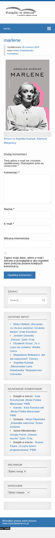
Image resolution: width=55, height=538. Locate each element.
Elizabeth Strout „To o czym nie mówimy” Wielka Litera (25, 347)
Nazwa (9, 209)
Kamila (17, 407)
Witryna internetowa (16, 238)
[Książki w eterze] (27, 15)
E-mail (9, 223)
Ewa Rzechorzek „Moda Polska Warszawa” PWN (25, 400)
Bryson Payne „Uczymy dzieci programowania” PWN (26, 446)
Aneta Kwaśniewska (23, 50)
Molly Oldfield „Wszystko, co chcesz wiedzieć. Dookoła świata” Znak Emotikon (27, 328)
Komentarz (12, 53)
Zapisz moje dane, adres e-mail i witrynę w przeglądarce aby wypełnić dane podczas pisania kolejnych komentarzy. (26, 262)
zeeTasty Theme (44, 523)
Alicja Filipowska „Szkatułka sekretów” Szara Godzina (27, 423)
